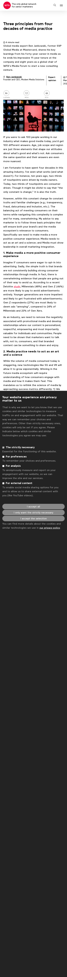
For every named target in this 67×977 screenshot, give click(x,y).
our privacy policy (49, 528)
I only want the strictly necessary (33, 512)
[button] (62, 5)
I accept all (33, 506)
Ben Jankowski (14, 76)
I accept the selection (33, 518)
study (17, 286)
